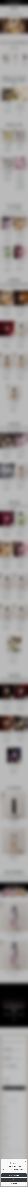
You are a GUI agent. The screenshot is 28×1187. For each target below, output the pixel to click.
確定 (14, 1180)
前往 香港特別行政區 (14, 1175)
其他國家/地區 (14, 1184)
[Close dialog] (26, 1161)
